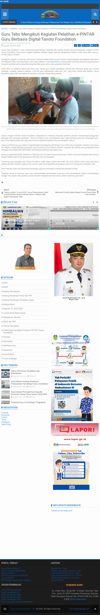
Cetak (87, 45)
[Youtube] (4, 6)
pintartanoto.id (55, 62)
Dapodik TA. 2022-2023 (13, 309)
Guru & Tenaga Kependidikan (13, 571)
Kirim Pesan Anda (78, 599)
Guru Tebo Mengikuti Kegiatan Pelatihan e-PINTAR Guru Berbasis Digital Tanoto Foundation (47, 37)
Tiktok (3, 420)
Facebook (5, 415)
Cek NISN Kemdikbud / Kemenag (65, 578)
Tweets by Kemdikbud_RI (61, 510)
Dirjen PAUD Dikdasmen (11, 590)
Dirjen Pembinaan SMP (11, 595)
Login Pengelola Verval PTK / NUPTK (66, 575)
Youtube (4, 412)
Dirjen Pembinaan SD (10, 592)
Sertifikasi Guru (9, 345)
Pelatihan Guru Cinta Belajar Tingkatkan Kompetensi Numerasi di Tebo (28, 403)
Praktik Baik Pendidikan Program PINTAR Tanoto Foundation (23, 331)
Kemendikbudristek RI (10, 568)
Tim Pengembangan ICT (79, 609)
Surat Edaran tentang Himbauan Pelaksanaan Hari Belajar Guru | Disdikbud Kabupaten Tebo (21, 220)
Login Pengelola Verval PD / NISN (65, 573)
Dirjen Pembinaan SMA (11, 597)
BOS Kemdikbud (8, 573)
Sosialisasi (7, 350)
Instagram (5, 422)
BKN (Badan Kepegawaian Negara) (16, 580)
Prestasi (6, 337)
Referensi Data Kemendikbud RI (14, 575)
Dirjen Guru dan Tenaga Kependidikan (17, 602)
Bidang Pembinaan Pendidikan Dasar (18, 300)
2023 (5, 283)
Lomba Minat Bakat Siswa (14, 313)
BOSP (5, 287)
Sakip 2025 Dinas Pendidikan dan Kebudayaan (25, 372)
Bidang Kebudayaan (11, 291)
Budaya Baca (8, 304)
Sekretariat (7, 341)
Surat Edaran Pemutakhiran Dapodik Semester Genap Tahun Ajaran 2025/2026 (54, 22)
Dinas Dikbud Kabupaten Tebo (23, 609)
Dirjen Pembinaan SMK (11, 599)
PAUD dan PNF (9, 321)
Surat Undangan (10, 358)
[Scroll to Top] (95, 609)
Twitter (4, 417)
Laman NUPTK (57, 580)
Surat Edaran (8, 354)
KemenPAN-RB (7, 578)
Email (96, 45)
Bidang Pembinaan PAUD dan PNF (17, 296)
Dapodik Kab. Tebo (59, 568)
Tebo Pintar (6, 424)
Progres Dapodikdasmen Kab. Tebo (66, 571)
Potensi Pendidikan (11, 326)
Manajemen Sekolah (11, 317)
